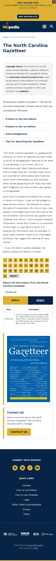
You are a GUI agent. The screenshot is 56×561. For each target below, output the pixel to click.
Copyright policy (35, 545)
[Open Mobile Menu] (44, 26)
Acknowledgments (16, 133)
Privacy (26, 509)
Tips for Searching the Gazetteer (25, 141)
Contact (26, 485)
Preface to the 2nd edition (21, 119)
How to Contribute (26, 490)
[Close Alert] (54, 1)
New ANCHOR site (28, 17)
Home (5, 37)
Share (26, 514)
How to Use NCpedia (26, 495)
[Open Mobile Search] (50, 26)
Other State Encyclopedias (26, 504)
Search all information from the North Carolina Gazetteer (25, 284)
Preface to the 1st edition (21, 126)
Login (26, 499)
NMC (36, 548)
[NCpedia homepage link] (11, 25)
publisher (24, 91)
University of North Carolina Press (26, 77)
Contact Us (19, 431)
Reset (14, 276)
